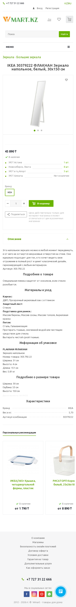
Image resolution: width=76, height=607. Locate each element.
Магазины (38, 542)
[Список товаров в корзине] (70, 22)
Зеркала (8, 57)
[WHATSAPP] (49, 594)
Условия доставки (38, 555)
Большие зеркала (28, 57)
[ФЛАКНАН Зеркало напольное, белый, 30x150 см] (38, 104)
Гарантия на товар (38, 559)
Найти (64, 34)
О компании (38, 538)
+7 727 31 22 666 (15, 3)
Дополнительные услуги (38, 563)
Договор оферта (38, 550)
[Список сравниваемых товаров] (49, 21)
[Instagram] (34, 594)
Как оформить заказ (38, 567)
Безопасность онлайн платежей (38, 546)
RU (69, 3)
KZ (66, 3)
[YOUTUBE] (42, 594)
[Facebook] (27, 594)
